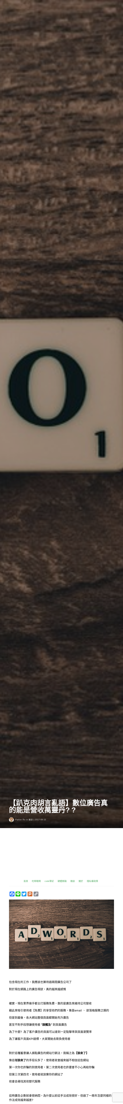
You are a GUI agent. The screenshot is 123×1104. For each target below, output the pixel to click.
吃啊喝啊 (36, 881)
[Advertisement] (61, 856)
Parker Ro (20, 820)
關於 (81, 881)
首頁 (26, 881)
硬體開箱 (62, 881)
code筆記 (49, 881)
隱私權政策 (92, 881)
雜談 (31, 820)
